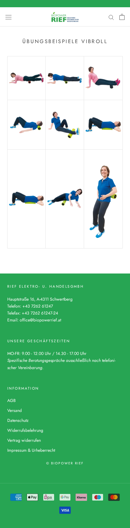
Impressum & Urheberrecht (31, 450)
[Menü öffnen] (8, 16)
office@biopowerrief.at (40, 320)
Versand (14, 410)
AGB (11, 400)
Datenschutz (17, 420)
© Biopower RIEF (65, 463)
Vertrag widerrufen (24, 440)
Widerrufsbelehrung (25, 430)
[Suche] (111, 16)
